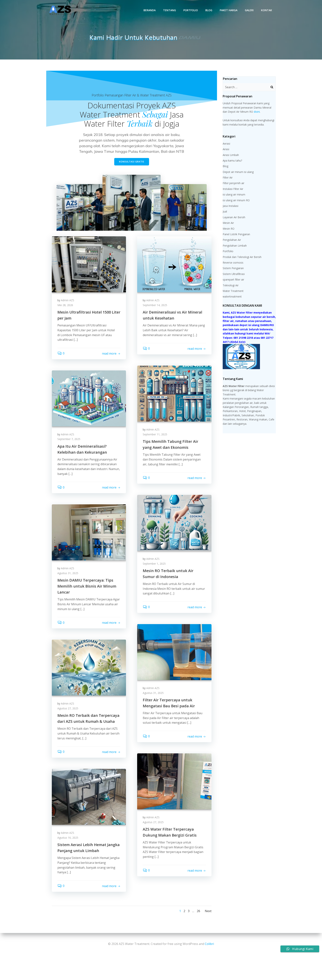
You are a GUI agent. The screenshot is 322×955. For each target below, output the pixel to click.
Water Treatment (233, 291)
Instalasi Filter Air (233, 189)
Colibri (209, 944)
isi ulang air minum (234, 194)
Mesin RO (228, 228)
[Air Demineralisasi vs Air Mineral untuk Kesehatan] (174, 264)
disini (257, 111)
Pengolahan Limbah (235, 245)
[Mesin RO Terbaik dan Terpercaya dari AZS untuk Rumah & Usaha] (89, 667)
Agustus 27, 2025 (67, 708)
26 (198, 911)
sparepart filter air (233, 279)
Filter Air (228, 177)
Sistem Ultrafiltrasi (234, 274)
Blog (208, 10)
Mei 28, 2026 (65, 305)
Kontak (266, 10)
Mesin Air (228, 223)
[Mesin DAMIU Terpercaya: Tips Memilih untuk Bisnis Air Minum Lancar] (89, 532)
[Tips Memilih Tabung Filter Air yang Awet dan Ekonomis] (174, 393)
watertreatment (232, 296)
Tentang (169, 10)
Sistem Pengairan (233, 268)
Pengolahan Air (232, 240)
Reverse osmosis (233, 262)
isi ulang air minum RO (236, 200)
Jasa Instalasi (230, 206)
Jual (225, 211)
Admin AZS (67, 300)
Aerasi (226, 143)
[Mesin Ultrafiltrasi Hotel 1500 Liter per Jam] (89, 264)
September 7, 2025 (68, 439)
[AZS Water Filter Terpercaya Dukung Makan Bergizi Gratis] (174, 781)
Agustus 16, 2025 (67, 837)
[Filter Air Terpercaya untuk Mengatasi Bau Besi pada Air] (174, 652)
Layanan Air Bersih (234, 217)
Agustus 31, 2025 (67, 573)
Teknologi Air (231, 285)
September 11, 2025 (155, 434)
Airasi (226, 149)
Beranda (149, 10)
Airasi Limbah (231, 155)
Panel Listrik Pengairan (236, 234)
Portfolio (190, 10)
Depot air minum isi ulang (238, 172)
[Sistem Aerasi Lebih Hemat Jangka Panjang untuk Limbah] (89, 796)
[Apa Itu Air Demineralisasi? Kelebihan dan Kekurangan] (89, 398)
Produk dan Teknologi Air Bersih (242, 257)
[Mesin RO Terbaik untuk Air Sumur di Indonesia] (174, 522)
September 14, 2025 (155, 305)
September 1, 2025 (154, 563)
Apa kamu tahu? (232, 160)
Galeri (249, 10)
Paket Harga (228, 10)
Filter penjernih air (233, 183)
